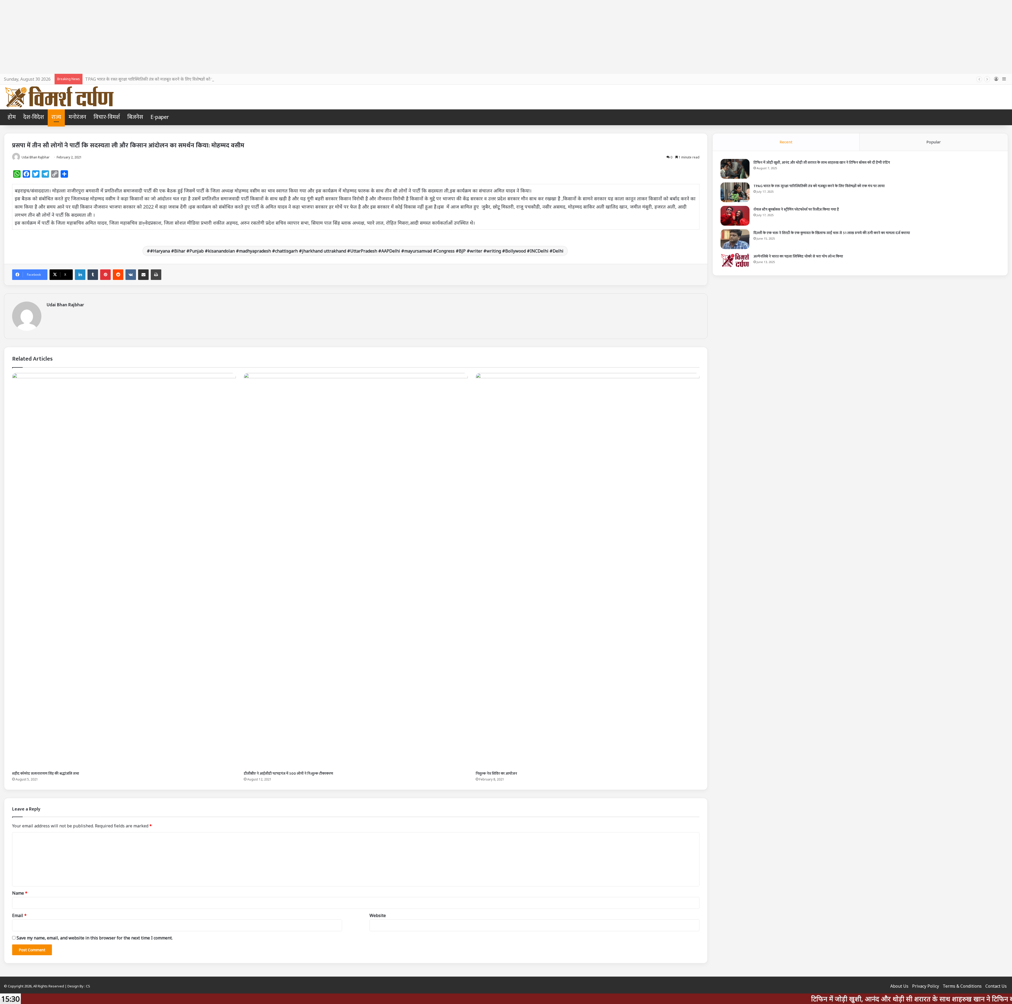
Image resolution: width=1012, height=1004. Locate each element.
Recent (786, 141)
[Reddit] (118, 274)
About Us (899, 986)
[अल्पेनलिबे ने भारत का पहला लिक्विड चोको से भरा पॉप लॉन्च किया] (735, 260)
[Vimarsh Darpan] (59, 97)
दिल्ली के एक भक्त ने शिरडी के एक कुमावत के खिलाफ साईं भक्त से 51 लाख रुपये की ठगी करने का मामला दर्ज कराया (831, 233)
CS (88, 986)
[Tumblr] (92, 274)
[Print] (156, 274)
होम (12, 117)
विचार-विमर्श (107, 117)
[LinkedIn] (80, 274)
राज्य (56, 117)
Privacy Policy (925, 986)
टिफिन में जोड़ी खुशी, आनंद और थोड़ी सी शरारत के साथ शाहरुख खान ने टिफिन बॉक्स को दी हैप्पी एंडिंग (821, 162)
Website (377, 915)
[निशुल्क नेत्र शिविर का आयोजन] (587, 570)
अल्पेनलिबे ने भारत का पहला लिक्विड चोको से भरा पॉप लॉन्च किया (798, 256)
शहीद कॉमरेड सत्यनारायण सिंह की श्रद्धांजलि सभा (45, 773)
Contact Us (996, 986)
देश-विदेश (33, 117)
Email (19, 915)
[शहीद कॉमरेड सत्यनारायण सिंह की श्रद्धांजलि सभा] (124, 570)
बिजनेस (135, 117)
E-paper (159, 117)
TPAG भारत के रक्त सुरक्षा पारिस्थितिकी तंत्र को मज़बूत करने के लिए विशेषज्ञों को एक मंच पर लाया (161, 79)
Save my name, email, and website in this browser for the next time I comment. (95, 938)
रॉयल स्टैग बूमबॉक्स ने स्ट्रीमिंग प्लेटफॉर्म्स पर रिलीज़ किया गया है (796, 209)
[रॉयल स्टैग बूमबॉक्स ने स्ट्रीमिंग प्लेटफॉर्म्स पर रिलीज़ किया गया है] (735, 216)
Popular (933, 141)
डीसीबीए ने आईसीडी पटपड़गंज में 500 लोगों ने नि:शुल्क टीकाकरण (288, 773)
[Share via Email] (143, 274)
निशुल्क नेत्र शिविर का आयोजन (496, 773)
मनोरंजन (77, 117)
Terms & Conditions (962, 986)
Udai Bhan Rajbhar (65, 305)
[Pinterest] (105, 274)
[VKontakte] (130, 274)
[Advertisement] (506, 37)
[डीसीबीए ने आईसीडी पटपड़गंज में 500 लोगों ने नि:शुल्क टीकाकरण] (356, 570)
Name (19, 893)
